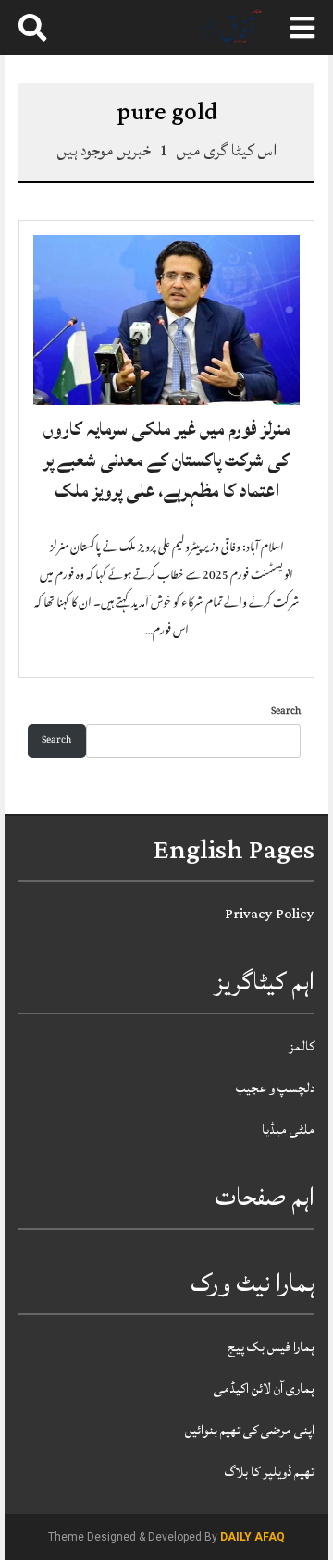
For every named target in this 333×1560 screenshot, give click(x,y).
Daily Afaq (252, 1536)
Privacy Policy (269, 914)
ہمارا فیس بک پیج (271, 1346)
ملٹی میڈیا (288, 1129)
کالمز (301, 1046)
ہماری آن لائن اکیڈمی (264, 1388)
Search (286, 712)
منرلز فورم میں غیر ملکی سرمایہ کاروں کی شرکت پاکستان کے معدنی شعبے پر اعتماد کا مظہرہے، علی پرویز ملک (166, 460)
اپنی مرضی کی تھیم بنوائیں (249, 1430)
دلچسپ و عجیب (275, 1088)
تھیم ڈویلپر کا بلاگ (269, 1471)
